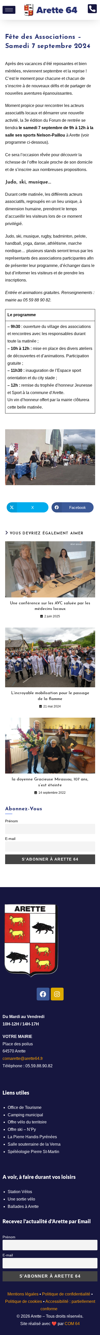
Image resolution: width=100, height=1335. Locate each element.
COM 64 (72, 1323)
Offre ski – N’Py (22, 1129)
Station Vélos (20, 1192)
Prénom (11, 821)
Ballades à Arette (23, 1206)
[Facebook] (43, 994)
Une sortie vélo (21, 1199)
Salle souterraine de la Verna (34, 1144)
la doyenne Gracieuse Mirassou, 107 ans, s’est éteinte (50, 782)
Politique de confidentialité (66, 1294)
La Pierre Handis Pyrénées (32, 1137)
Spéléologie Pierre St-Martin (33, 1151)
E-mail (10, 839)
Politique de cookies (23, 1301)
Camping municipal (25, 1115)
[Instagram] (57, 994)
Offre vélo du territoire (27, 1122)
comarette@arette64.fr (23, 1058)
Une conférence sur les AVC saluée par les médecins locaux (50, 606)
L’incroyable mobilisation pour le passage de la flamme (50, 696)
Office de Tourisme (25, 1107)
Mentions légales (22, 1294)
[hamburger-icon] (9, 10)
